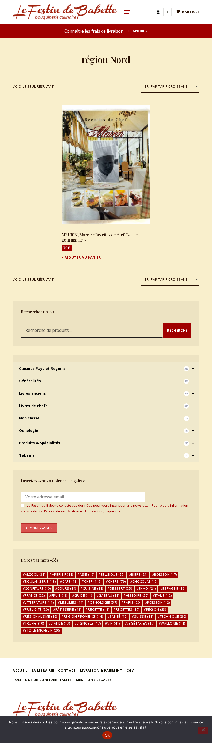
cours (66, 588)
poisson (158, 602)
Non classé (103, 418)
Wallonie (173, 623)
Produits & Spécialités (107, 442)
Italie (163, 595)
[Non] (203, 730)
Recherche (177, 330)
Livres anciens (107, 393)
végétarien (140, 623)
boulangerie (40, 581)
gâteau (109, 595)
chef (92, 581)
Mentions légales (94, 679)
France (35, 595)
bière (139, 574)
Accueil (20, 670)
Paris (132, 602)
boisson (165, 574)
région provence (83, 616)
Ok (107, 735)
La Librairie (43, 670)
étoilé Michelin (42, 630)
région (156, 609)
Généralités (107, 380)
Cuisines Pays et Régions (107, 368)
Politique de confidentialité (42, 679)
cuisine (93, 588)
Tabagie (107, 455)
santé (118, 616)
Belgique (113, 574)
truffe (34, 623)
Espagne (173, 588)
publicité (37, 609)
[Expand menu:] (167, 12)
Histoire (137, 595)
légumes (72, 602)
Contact (67, 670)
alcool (35, 574)
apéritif (62, 574)
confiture (38, 588)
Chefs (117, 581)
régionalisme (41, 616)
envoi (147, 588)
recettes (127, 609)
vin (113, 623)
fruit (59, 595)
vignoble (89, 623)
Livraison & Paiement (101, 670)
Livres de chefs (103, 405)
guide (83, 595)
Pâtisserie (68, 609)
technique (173, 616)
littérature (39, 602)
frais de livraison (107, 31)
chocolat (145, 581)
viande (60, 623)
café (70, 581)
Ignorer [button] (139, 30)
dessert (121, 588)
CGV (130, 670)
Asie (87, 574)
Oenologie (107, 430)
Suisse (143, 616)
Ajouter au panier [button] (83, 257)
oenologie (103, 602)
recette (98, 609)
